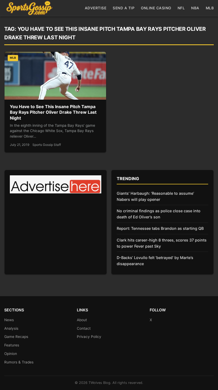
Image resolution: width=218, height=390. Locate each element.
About (82, 320)
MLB (210, 8)
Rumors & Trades (18, 362)
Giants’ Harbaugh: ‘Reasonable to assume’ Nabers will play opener (155, 196)
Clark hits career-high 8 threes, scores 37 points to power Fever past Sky (162, 243)
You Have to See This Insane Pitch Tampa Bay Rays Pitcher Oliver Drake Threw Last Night (53, 112)
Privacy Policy (89, 336)
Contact (84, 328)
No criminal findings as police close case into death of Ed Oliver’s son (158, 214)
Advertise (96, 8)
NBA (195, 8)
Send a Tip (124, 8)
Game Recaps (16, 336)
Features (11, 345)
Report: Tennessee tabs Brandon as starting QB (160, 228)
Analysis (11, 328)
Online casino (156, 8)
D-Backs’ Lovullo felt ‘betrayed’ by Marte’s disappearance (155, 260)
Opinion (10, 353)
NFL (181, 8)
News (9, 320)
